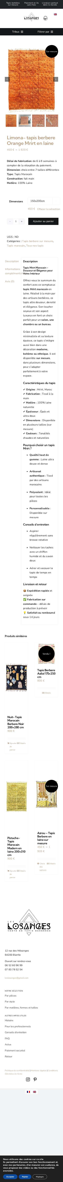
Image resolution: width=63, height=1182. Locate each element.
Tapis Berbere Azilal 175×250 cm (46, 673)
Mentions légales (38, 1070)
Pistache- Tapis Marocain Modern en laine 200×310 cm (16, 846)
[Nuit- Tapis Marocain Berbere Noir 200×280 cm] (16, 677)
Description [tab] (12, 261)
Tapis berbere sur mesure (37, 241)
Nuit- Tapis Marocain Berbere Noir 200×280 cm (15, 722)
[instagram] (28, 1079)
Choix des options (43, 866)
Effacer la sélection (48, 209)
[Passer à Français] (28, 1092)
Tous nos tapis (34, 245)
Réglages (40, 1176)
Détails (22, 743)
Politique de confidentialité (17, 1070)
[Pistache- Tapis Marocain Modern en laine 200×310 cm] (16, 797)
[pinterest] (35, 1079)
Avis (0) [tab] (9, 281)
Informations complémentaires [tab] (12, 271)
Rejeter (25, 1176)
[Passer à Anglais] (55, 14)
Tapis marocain (16, 245)
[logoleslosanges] (31, 10)
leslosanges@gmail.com (16, 978)
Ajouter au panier (43, 221)
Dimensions (16, 201)
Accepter (10, 1176)
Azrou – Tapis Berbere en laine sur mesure (46, 838)
